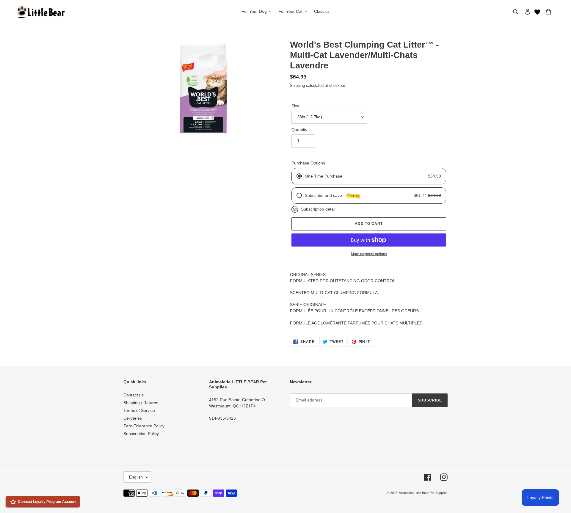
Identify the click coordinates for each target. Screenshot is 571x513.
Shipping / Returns (140, 402)
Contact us (133, 395)
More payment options (369, 254)
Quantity (299, 129)
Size (295, 105)
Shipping (297, 85)
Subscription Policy (141, 433)
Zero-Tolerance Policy (143, 425)
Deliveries (132, 418)
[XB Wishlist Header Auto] (537, 11)
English (136, 477)
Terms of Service (139, 410)
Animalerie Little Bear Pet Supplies (423, 493)
